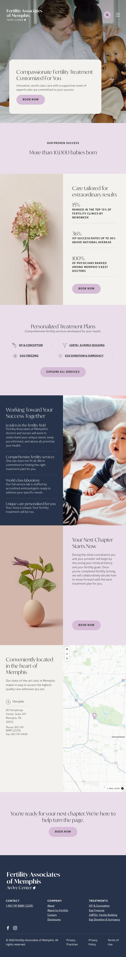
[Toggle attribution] (122, 788)
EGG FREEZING (29, 356)
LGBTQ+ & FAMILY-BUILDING (87, 345)
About (50, 906)
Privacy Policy (93, 942)
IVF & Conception (99, 906)
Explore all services (63, 372)
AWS (111, 788)
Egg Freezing (96, 910)
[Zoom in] (67, 649)
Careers (52, 915)
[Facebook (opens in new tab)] (8, 928)
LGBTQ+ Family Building (103, 915)
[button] (94, 716)
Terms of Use (113, 942)
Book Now (31, 99)
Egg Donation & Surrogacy (104, 919)
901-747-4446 (19, 734)
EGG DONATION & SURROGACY (84, 356)
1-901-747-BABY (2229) (19, 906)
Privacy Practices (72, 942)
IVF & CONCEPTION (31, 345)
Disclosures (54, 919)
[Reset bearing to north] (67, 658)
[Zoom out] (67, 654)
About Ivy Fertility (57, 910)
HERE (117, 788)
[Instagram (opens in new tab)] (15, 928)
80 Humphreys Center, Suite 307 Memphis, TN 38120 (16, 716)
